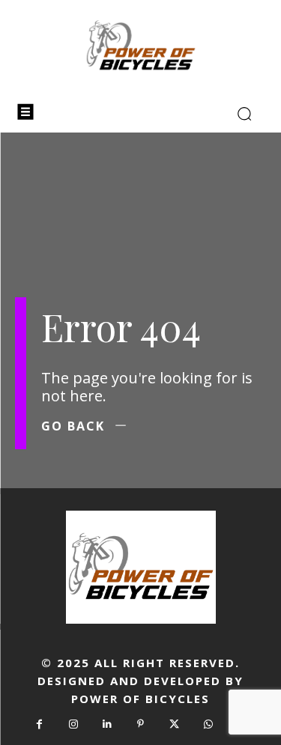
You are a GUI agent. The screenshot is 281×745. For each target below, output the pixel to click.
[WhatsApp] (208, 724)
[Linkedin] (107, 724)
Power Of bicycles (140, 698)
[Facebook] (39, 724)
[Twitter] (174, 724)
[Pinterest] (140, 724)
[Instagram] (73, 724)
